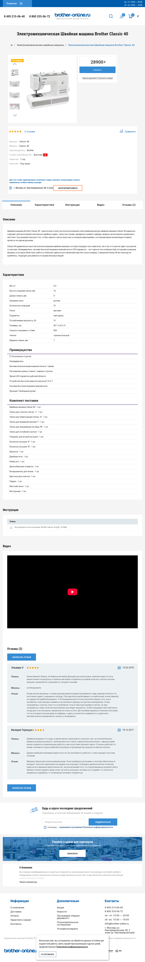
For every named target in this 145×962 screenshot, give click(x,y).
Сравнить (130, 131)
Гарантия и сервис (20, 920)
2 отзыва (29, 131)
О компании (17, 907)
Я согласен (47, 954)
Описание (16, 204)
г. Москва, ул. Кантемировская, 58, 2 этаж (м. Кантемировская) (120, 930)
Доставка (15, 911)
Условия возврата (67, 929)
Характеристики (44, 204)
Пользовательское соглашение (67, 923)
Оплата (14, 916)
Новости (62, 911)
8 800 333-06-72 (39, 16)
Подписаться (103, 822)
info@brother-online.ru (117, 924)
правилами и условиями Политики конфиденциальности (86, 827)
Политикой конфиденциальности (72, 947)
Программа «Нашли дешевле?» (68, 917)
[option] (15, 73)
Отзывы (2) (129, 204)
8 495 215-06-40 (14, 16)
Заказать (97, 70)
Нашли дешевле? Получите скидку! (97, 78)
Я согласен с (80, 827)
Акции (60, 907)
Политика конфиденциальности (119, 938)
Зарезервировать (68, 188)
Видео (100, 204)
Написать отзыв (21, 657)
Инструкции (72, 204)
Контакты (16, 924)
